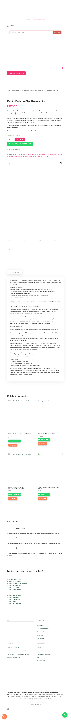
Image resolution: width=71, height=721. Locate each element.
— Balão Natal (11, 601)
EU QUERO (20, 139)
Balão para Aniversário (14, 657)
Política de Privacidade (44, 654)
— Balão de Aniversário (14, 581)
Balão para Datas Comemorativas (17, 651)
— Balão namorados (13, 599)
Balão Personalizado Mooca (50, 675)
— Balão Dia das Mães (14, 595)
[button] (20, 144)
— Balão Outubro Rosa (14, 603)
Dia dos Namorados (43, 628)
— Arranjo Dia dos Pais (14, 579)
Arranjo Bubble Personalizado (36, 154)
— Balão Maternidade (14, 585)
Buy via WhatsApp (14, 441)
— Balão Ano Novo (13, 587)
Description (15, 272)
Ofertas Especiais (16, 73)
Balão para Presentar (13, 647)
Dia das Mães (41, 632)
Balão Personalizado (31, 156)
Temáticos (40, 635)
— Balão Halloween (13, 597)
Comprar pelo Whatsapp (20, 144)
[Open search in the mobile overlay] (35, 32)
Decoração (40, 638)
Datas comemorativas (22, 90)
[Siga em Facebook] (33, 8)
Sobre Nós (40, 651)
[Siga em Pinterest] (37, 8)
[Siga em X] (40, 8)
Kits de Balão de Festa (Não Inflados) (18, 654)
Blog (38, 657)
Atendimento (41, 660)
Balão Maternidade (35, 90)
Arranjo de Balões (52, 154)
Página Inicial (11, 90)
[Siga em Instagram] (30, 8)
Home (39, 647)
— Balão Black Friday (14, 589)
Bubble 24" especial (44, 156)
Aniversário (40, 625)
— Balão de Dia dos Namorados (17, 583)
